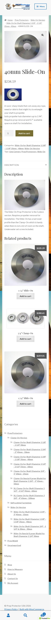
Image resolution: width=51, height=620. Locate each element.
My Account (12, 583)
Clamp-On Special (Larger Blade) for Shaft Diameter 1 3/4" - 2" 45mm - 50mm (30, 481)
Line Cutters (15, 151)
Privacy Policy (11, 609)
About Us (11, 574)
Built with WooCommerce (32, 609)
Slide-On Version (38, 20)
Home (10, 20)
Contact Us (12, 578)
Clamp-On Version (18, 438)
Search (25, 615)
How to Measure (15, 569)
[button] (42, 35)
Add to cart (24, 133)
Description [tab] (11, 165)
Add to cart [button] (25, 296)
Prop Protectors (22, 20)
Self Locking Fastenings (21, 503)
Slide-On (41, 151)
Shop (9, 565)
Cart (39, 613)
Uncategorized (14, 545)
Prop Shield (12, 541)
